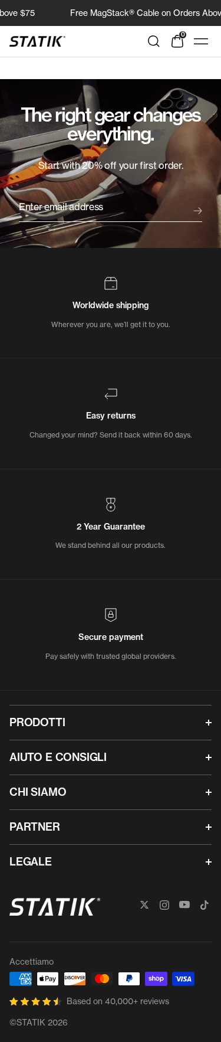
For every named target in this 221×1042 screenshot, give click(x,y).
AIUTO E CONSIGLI (58, 757)
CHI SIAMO (37, 792)
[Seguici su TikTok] (204, 905)
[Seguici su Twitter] (144, 905)
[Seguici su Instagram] (164, 905)
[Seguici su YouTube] (184, 905)
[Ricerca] (153, 41)
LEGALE (30, 861)
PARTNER (34, 827)
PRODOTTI (37, 722)
